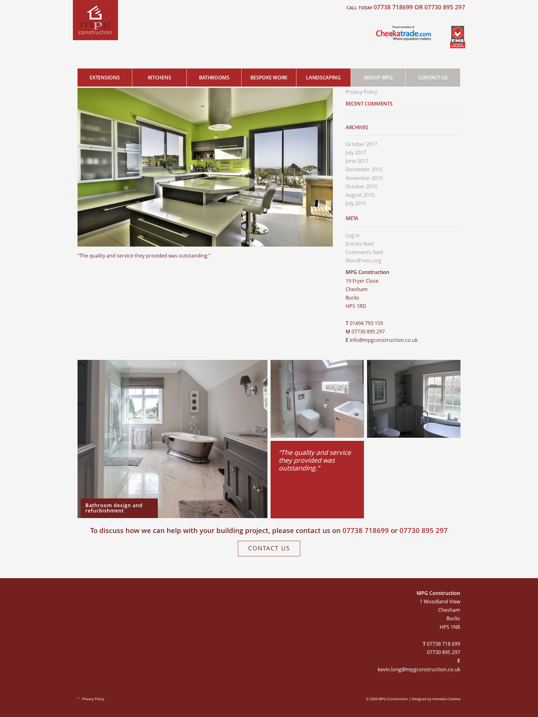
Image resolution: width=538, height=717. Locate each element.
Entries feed (360, 243)
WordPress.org (363, 260)
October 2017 (361, 144)
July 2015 (356, 203)
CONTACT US (433, 77)
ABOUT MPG (378, 77)
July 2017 (356, 152)
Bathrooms (214, 77)
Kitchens (159, 77)
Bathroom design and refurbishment (114, 508)
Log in (353, 235)
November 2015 (364, 178)
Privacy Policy (361, 91)
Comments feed (364, 252)
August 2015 (360, 194)
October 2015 (361, 186)
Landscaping (323, 77)
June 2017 (357, 161)
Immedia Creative (446, 698)
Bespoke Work (268, 77)
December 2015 (364, 169)
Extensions (105, 77)
